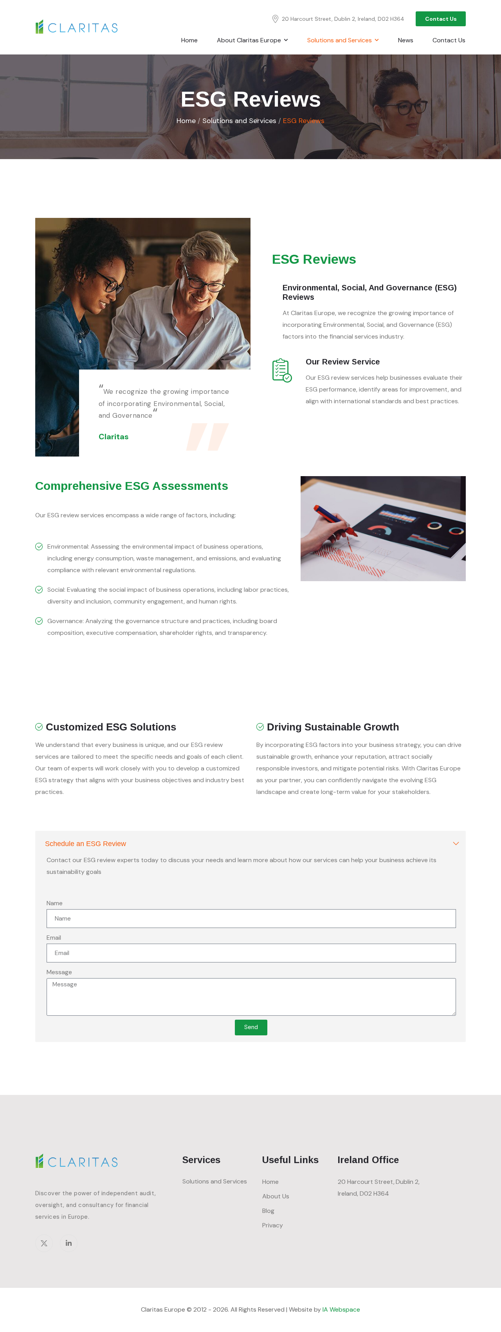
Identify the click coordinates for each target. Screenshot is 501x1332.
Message (59, 972)
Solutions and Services (239, 120)
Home (189, 40)
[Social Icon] (44, 1243)
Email (54, 937)
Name (55, 903)
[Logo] (77, 26)
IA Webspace (341, 1309)
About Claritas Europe (249, 40)
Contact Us (449, 40)
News (405, 40)
